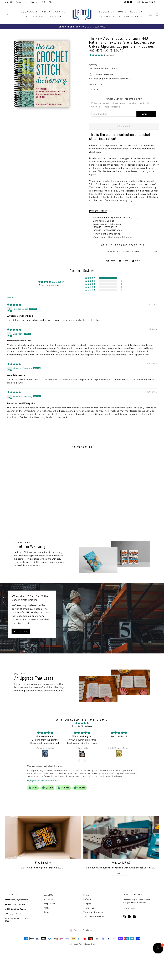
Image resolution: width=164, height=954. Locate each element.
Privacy (86, 895)
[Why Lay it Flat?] (121, 837)
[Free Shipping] (43, 837)
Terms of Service (91, 908)
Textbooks (107, 16)
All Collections (131, 16)
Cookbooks (29, 11)
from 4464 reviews (82, 726)
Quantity (96, 84)
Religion (136, 11)
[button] (96, 55)
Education (106, 11)
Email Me (146, 114)
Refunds (87, 899)
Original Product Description (124, 245)
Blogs (51, 2)
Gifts (44, 2)
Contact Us (21, 2)
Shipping (93, 68)
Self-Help (39, 16)
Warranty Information (93, 912)
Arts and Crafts (53, 11)
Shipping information (124, 251)
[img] (14, 304)
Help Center (34, 2)
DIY (25, 16)
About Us (9, 2)
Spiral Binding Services (93, 916)
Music (122, 11)
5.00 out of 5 (59, 281)
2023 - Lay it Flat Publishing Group (82, 944)
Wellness (56, 16)
